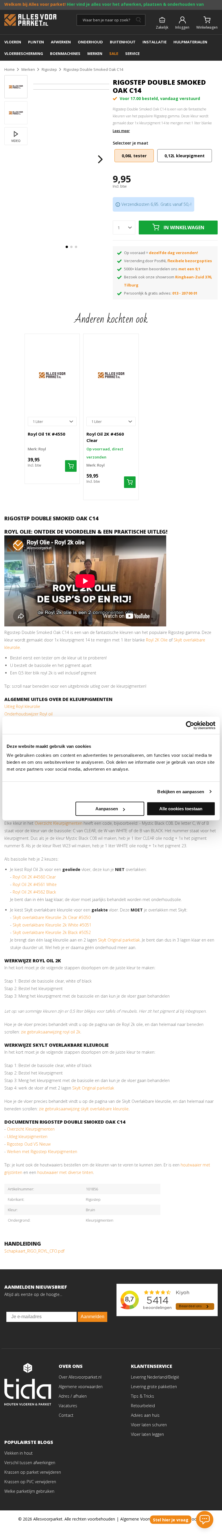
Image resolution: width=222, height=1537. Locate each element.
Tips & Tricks (142, 1396)
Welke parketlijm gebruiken (29, 1491)
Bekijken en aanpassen (180, 791)
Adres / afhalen (73, 1396)
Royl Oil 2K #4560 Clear (34, 877)
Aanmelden (92, 1316)
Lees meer (121, 131)
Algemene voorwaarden (81, 1386)
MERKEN (94, 53)
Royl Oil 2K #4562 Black (34, 892)
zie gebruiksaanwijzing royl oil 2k (50, 1032)
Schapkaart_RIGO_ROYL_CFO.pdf (34, 1251)
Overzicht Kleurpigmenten (59, 823)
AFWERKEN (61, 42)
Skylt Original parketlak (119, 940)
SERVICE (132, 53)
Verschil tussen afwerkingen (29, 1462)
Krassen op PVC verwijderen (30, 1481)
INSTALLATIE (154, 42)
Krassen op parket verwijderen (32, 1472)
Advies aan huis (145, 1415)
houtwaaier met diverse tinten (65, 1172)
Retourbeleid (143, 1405)
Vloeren (12, 42)
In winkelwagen (184, 227)
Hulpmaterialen (190, 42)
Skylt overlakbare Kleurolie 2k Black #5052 (52, 932)
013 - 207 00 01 (184, 293)
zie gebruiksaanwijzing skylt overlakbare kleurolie (84, 1108)
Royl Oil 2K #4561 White (35, 884)
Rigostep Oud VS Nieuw (29, 1144)
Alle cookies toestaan (180, 808)
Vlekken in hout (18, 1453)
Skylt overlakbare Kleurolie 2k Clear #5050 (51, 917)
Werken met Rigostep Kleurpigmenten (42, 1151)
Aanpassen (106, 808)
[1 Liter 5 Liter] (52, 421)
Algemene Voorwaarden (142, 1519)
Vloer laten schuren (149, 1424)
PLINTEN (36, 42)
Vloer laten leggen (147, 1434)
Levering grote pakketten (154, 1386)
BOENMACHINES (65, 53)
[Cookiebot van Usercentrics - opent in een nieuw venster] (190, 725)
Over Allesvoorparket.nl (80, 1377)
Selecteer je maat (130, 143)
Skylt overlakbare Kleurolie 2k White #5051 (52, 925)
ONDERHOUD (90, 42)
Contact (66, 1415)
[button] (67, 247)
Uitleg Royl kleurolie (22, 706)
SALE (113, 53)
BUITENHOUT (123, 42)
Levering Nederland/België (155, 1377)
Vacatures (68, 1405)
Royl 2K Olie (157, 640)
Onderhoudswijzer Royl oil (28, 714)
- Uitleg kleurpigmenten (25, 1136)
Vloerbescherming (23, 53)
